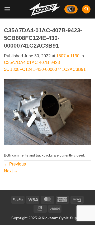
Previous (15, 164)
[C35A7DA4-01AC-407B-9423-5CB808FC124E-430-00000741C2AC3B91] (47, 111)
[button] (7, 9)
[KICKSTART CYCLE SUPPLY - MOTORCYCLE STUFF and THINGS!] (44, 9)
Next (11, 171)
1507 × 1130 (67, 56)
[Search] (86, 9)
